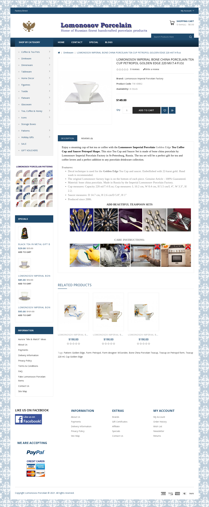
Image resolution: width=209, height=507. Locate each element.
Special (93, 42)
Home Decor (27, 78)
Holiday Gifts (27, 137)
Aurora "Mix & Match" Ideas (32, 339)
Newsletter (158, 431)
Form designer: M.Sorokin (115, 352)
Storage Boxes (28, 124)
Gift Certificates (119, 421)
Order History (160, 421)
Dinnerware (27, 65)
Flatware (25, 97)
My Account (159, 416)
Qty (118, 109)
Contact (77, 42)
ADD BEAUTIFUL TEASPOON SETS (129, 204)
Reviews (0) (87, 138)
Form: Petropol (93, 352)
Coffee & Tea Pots (30, 52)
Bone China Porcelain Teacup (143, 352)
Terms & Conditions (28, 365)
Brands (115, 416)
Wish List (157, 426)
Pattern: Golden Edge (74, 352)
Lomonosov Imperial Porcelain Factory (144, 78)
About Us (22, 344)
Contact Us (23, 385)
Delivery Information (28, 355)
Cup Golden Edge (74, 356)
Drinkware (26, 58)
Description (67, 138)
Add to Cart (146, 110)
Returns (157, 435)
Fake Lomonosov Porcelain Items (31, 378)
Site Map (22, 391)
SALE (23, 143)
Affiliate (116, 426)
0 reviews (135, 69)
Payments (23, 349)
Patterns (25, 130)
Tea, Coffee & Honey (31, 111)
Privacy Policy (25, 360)
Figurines (25, 84)
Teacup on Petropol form (172, 352)
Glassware (26, 104)
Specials (116, 431)
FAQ (20, 371)
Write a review (152, 69)
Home (61, 42)
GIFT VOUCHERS (29, 150)
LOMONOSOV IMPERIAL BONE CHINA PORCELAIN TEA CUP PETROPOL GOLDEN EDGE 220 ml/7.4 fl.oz (129, 52)
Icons (24, 117)
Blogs (109, 42)
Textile (24, 91)
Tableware (26, 71)
